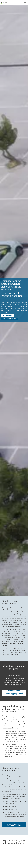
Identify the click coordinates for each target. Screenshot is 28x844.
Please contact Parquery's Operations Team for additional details (14, 824)
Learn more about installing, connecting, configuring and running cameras (14, 692)
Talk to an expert (9, 319)
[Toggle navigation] (25, 2)
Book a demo (7, 315)
